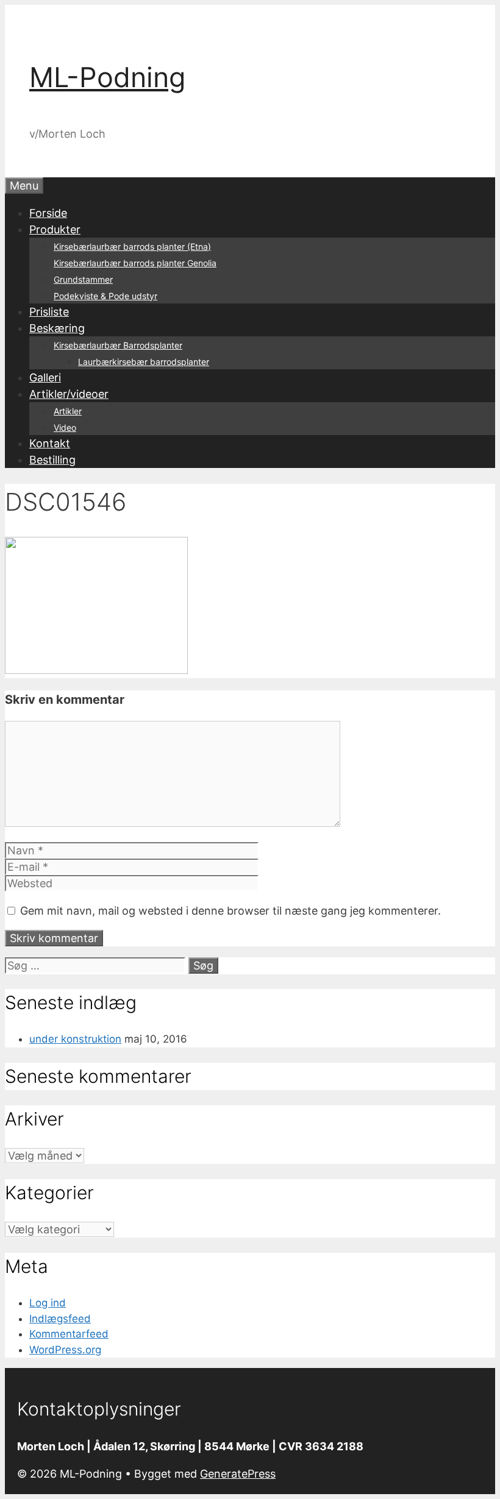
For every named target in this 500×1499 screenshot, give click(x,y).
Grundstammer (83, 279)
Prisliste (49, 311)
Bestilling (52, 459)
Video (65, 427)
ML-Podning (107, 77)
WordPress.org (65, 1350)
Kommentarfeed (69, 1334)
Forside (48, 213)
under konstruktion (75, 1039)
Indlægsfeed (60, 1319)
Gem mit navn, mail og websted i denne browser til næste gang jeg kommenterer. (230, 910)
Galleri (45, 377)
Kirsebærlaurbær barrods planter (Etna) (132, 246)
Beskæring (57, 328)
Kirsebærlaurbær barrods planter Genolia (135, 263)
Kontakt (49, 443)
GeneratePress (238, 1473)
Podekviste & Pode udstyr (105, 296)
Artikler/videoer (69, 394)
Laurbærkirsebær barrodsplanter (143, 361)
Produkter (54, 229)
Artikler (68, 411)
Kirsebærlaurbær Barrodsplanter (118, 345)
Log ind (47, 1303)
